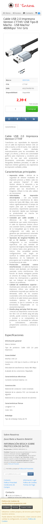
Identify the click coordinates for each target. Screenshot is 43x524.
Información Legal (29, 480)
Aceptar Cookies (26, 507)
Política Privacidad (10, 482)
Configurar (6, 507)
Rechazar (15, 507)
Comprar (32, 109)
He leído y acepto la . (19, 469)
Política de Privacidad (13, 464)
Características (10, 127)
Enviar (30, 474)
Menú (7, 13)
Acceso (18, 13)
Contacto (29, 13)
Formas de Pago (29, 485)
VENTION (25, 80)
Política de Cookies (30, 482)
